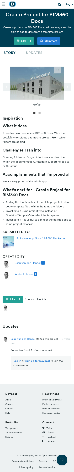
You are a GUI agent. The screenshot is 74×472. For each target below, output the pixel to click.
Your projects (11, 428)
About (8, 399)
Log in (69, 4)
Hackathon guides (51, 412)
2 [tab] (39, 112)
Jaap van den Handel (28, 263)
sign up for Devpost (37, 361)
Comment (50, 41)
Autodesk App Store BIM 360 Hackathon (41, 238)
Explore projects (50, 404)
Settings (9, 436)
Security (43, 461)
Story (10, 52)
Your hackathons (13, 432)
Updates (34, 52)
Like (25, 41)
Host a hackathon (51, 408)
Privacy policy (26, 467)
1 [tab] (34, 112)
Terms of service (47, 467)
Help (7, 412)
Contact (9, 408)
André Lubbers (24, 274)
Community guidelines (23, 461)
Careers (9, 404)
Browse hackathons (52, 399)
